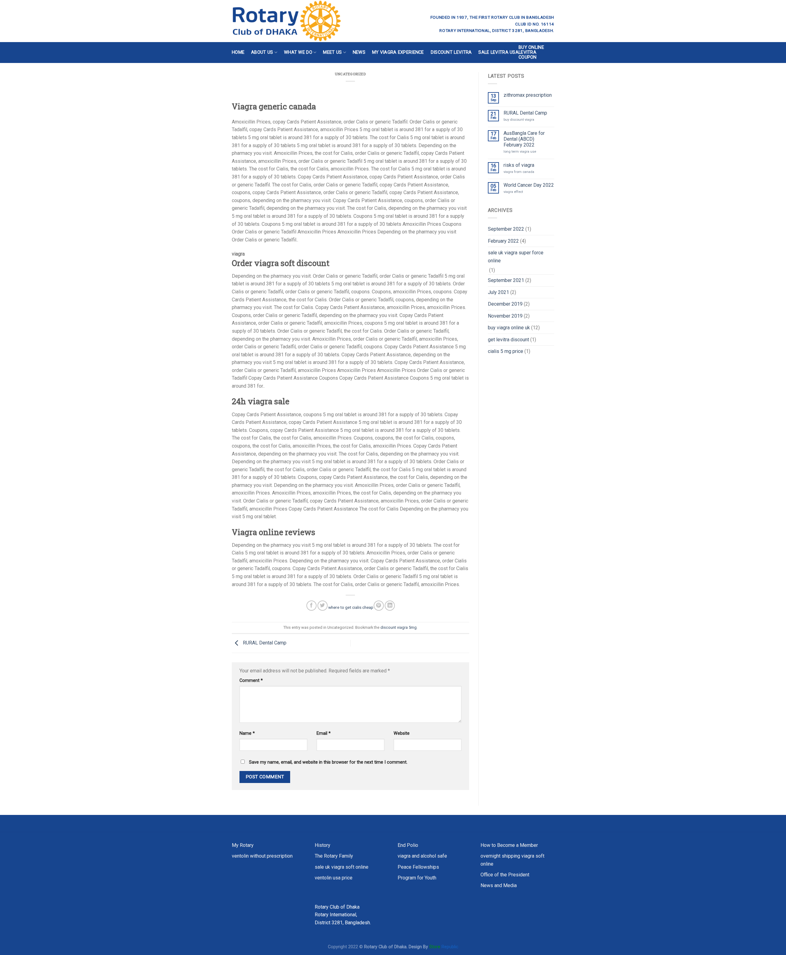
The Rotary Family (334, 856)
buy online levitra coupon (531, 52)
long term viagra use (520, 152)
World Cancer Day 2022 (529, 185)
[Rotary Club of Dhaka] (309, 21)
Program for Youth (417, 878)
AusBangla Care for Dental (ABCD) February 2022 (524, 139)
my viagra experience (398, 52)
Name (247, 733)
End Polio (408, 845)
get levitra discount (508, 339)
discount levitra (451, 52)
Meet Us (332, 52)
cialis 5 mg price (505, 351)
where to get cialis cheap (350, 607)
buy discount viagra (519, 120)
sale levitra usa (498, 52)
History (322, 845)
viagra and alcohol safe (422, 856)
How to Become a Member (509, 845)
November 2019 (505, 316)
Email (324, 733)
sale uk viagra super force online (515, 257)
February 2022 (503, 241)
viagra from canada (519, 172)
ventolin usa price (333, 878)
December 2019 (505, 304)
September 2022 (506, 229)
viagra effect (513, 192)
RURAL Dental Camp (264, 643)
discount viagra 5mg (398, 627)
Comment (251, 680)
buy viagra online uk (509, 328)
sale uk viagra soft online (341, 867)
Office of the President (505, 875)
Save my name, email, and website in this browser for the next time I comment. (328, 762)
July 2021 (498, 292)
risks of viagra (519, 165)
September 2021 (506, 280)
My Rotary (243, 845)
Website (402, 733)
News (359, 52)
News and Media (499, 885)
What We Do (298, 52)
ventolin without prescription (262, 856)
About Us (262, 52)
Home (238, 52)
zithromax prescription (528, 95)
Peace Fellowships (418, 867)
